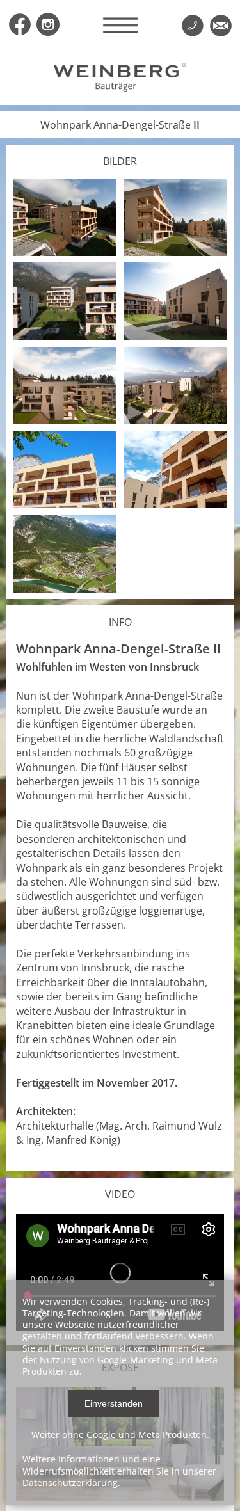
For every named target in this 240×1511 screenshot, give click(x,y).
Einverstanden (113, 1403)
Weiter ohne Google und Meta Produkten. (120, 1434)
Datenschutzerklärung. (71, 1482)
